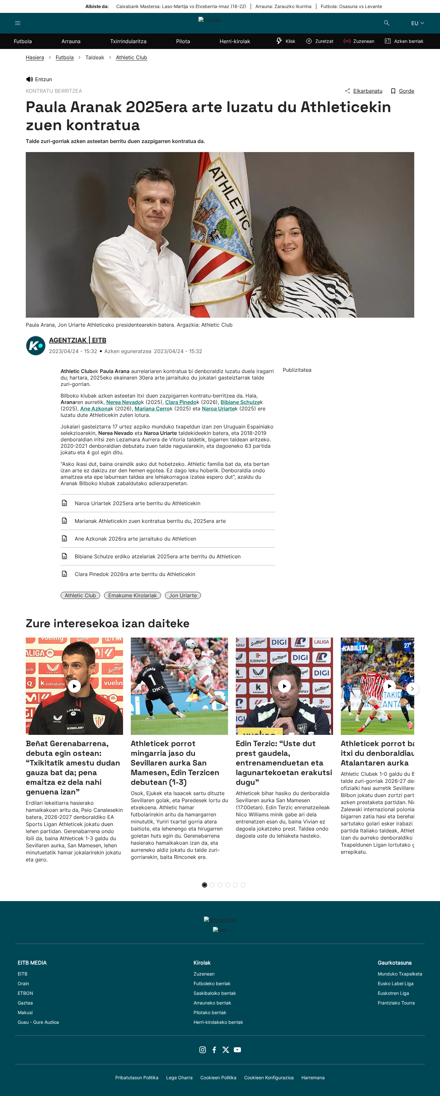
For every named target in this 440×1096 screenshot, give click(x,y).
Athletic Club (80, 595)
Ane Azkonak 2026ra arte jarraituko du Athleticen (135, 538)
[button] (412, 688)
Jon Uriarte (183, 595)
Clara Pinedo (180, 402)
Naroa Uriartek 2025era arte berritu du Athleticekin (137, 503)
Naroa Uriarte (218, 408)
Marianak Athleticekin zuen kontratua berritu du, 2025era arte (150, 521)
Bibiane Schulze (240, 402)
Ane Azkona (95, 408)
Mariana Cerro (152, 408)
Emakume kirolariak (132, 595)
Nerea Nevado (123, 402)
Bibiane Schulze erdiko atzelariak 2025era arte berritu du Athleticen (158, 556)
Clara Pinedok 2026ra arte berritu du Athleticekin (135, 574)
